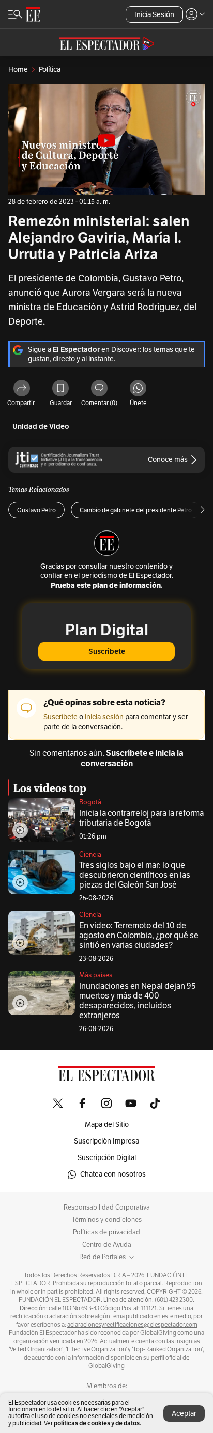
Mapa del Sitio (107, 1124)
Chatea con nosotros (113, 1174)
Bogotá (90, 802)
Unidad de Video (40, 426)
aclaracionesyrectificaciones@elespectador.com (132, 1324)
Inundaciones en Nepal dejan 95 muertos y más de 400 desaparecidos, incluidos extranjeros (137, 1001)
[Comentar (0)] (99, 389)
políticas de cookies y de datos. (97, 1423)
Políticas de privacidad (106, 1232)
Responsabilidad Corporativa (107, 1207)
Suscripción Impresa (106, 1141)
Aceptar (184, 1413)
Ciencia (90, 854)
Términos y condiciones (107, 1219)
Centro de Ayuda (106, 1244)
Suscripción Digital (107, 1157)
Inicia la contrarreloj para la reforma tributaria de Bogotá (141, 818)
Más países (95, 975)
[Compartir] (21, 389)
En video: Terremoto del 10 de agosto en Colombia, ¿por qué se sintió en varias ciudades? (139, 936)
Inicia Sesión (154, 14)
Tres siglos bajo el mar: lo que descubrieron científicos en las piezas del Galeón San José (134, 875)
